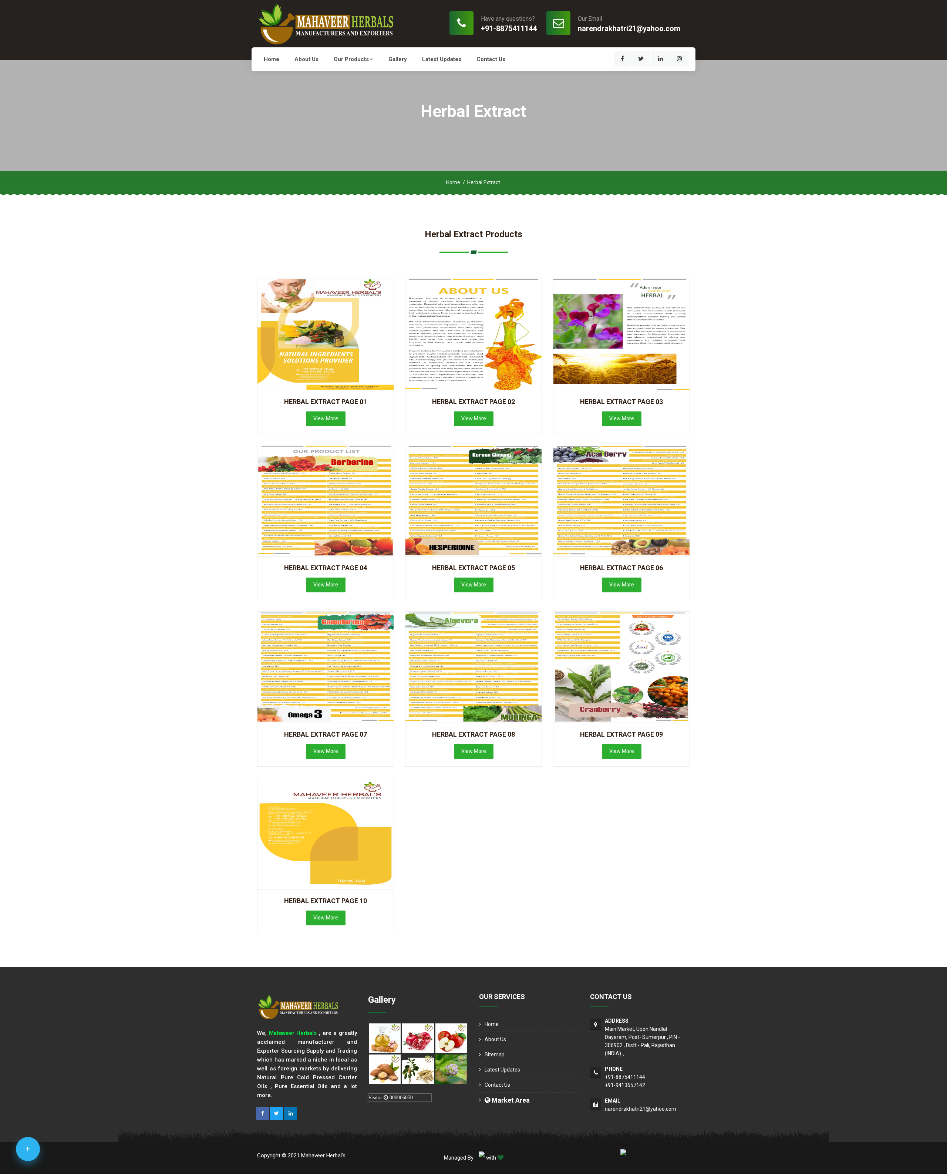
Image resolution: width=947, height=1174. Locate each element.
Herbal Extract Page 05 (473, 568)
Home (271, 59)
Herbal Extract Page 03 (621, 402)
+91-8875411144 (509, 28)
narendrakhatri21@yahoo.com (629, 28)
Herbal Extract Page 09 (621, 734)
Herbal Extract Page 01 (325, 402)
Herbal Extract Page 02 (473, 402)
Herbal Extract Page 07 (325, 734)
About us (306, 59)
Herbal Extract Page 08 (473, 734)
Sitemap (495, 1054)
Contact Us (490, 59)
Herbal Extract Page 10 (325, 901)
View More (325, 418)
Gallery (397, 59)
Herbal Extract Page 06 (621, 568)
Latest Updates (441, 59)
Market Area (510, 1100)
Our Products (351, 59)
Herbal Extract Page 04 (325, 568)
